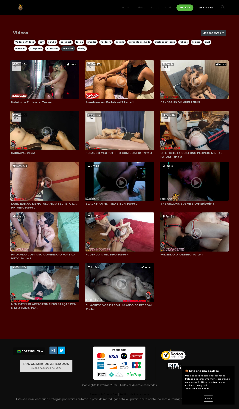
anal (207, 42)
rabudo (184, 42)
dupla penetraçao (165, 42)
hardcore (106, 42)
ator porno (36, 48)
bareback (66, 42)
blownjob (20, 48)
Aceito (208, 398)
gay (41, 42)
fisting (81, 48)
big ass (196, 42)
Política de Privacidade (134, 394)
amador (91, 42)
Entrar (185, 7)
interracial (52, 48)
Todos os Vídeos (24, 42)
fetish (79, 42)
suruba (52, 42)
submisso (68, 48)
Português (31, 351)
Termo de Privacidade (197, 388)
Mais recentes (212, 33)
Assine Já (206, 7)
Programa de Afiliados (46, 365)
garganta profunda (139, 42)
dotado (120, 42)
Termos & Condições (103, 394)
